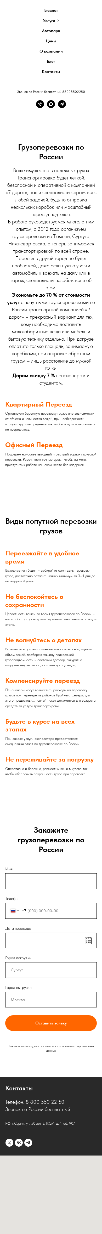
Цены (51, 40)
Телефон (12, 898)
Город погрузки (18, 957)
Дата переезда (18, 928)
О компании (51, 51)
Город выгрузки (18, 987)
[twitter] (9, 1143)
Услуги (49, 20)
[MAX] (51, 104)
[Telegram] (62, 104)
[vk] (19, 1143)
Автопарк (51, 30)
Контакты (51, 71)
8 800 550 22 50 (45, 1102)
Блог (51, 61)
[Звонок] (40, 104)
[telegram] (28, 1143)
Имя (9, 868)
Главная (51, 10)
